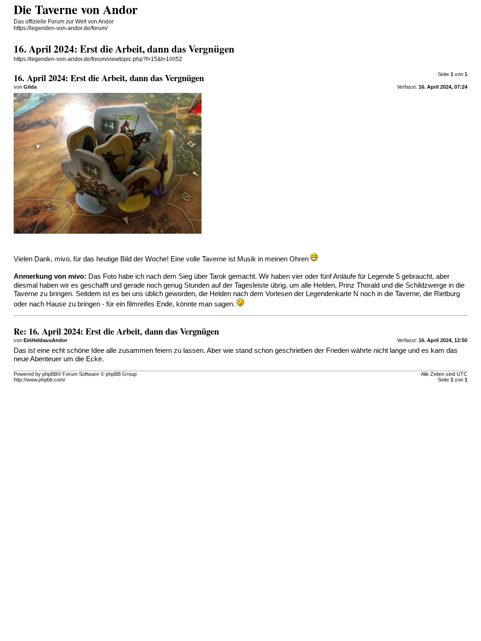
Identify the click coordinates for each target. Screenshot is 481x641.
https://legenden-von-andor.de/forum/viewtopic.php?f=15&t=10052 (98, 59)
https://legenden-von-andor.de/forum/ (61, 28)
